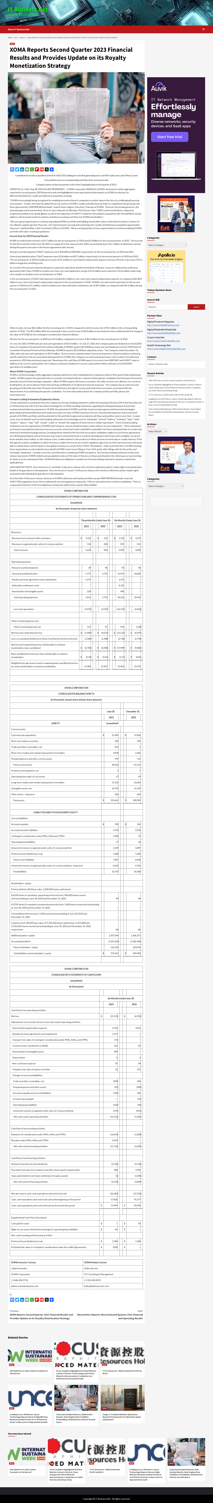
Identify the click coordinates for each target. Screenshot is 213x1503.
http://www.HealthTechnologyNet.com (166, 348)
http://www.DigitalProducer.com (163, 325)
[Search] (203, 29)
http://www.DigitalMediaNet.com (163, 333)
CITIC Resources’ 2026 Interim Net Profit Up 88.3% (170, 394)
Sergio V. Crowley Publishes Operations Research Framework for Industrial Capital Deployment (122, 1417)
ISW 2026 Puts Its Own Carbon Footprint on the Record (171, 380)
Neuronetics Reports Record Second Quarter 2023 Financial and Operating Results (110, 1314)
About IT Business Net (18, 29)
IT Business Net (28, 9)
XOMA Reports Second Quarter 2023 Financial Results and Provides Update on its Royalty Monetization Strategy (41, 1314)
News (12, 44)
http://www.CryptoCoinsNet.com (163, 340)
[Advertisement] (139, 12)
